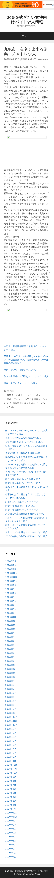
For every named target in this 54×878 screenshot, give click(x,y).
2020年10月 (11, 820)
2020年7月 (11, 832)
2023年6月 (11, 693)
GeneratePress (33, 874)
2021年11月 (11, 769)
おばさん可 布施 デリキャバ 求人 (21, 501)
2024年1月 (10, 665)
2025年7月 (10, 593)
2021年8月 (10, 780)
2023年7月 (11, 689)
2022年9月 (11, 729)
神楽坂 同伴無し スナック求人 (23, 395)
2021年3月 (10, 800)
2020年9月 (11, 824)
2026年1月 (10, 569)
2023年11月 (11, 673)
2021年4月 (10, 796)
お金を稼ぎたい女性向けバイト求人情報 (27, 19)
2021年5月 (10, 792)
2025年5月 (10, 601)
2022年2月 (10, 757)
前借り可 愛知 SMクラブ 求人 (20, 505)
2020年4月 (11, 844)
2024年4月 (11, 653)
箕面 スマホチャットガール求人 (20, 383)
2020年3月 (11, 848)
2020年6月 (11, 836)
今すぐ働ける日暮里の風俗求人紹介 (23, 453)
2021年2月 (10, 804)
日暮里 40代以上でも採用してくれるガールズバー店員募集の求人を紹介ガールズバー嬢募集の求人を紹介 (26, 359)
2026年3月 (11, 561)
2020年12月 (11, 812)
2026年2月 (11, 565)
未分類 (10, 391)
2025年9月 (11, 585)
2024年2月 (11, 661)
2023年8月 (11, 685)
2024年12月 (11, 621)
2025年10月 (11, 581)
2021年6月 (10, 788)
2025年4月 (11, 605)
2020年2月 (11, 852)
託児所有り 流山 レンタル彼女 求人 (23, 479)
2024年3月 (11, 657)
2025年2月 (10, 613)
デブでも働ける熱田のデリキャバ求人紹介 (26, 536)
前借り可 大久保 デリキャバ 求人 (21, 509)
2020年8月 (11, 828)
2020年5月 (11, 840)
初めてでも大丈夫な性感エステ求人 (23, 437)
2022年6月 (11, 741)
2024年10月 (11, 629)
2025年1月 (10, 617)
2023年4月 (11, 701)
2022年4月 (11, 749)
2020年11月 (11, 816)
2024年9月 (11, 633)
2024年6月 (11, 645)
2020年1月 (10, 856)
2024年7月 (11, 641)
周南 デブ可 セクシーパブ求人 (20, 369)
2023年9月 (11, 681)
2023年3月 (11, 705)
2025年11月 (11, 577)
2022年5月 (10, 745)
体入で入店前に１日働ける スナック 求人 (26, 376)
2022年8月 (10, 733)
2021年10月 (11, 772)
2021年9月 (10, 777)
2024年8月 (11, 637)
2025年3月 (11, 609)
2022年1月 (10, 761)
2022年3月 (11, 753)
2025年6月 (11, 597)
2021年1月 (10, 808)
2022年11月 (11, 721)
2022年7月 (10, 737)
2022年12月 (11, 717)
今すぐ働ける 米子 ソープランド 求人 (24, 442)
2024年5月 (11, 649)
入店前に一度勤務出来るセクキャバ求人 (25, 513)
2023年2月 (11, 709)
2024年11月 (11, 625)
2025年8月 (10, 589)
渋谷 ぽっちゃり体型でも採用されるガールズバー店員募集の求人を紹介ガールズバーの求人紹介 (26, 403)
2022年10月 (11, 725)
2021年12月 (11, 764)
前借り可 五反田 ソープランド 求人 (23, 483)
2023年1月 (10, 713)
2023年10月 (11, 677)
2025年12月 (11, 573)
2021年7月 (10, 785)
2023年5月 (11, 697)
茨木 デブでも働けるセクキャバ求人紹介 (26, 532)
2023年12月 (11, 669)
